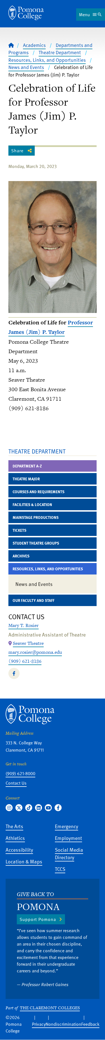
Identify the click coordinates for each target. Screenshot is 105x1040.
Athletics (15, 838)
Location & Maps (24, 861)
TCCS (60, 869)
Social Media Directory (69, 853)
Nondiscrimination (63, 1024)
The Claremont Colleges (50, 1008)
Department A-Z (27, 466)
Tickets (19, 530)
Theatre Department (60, 52)
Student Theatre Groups (36, 543)
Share (17, 150)
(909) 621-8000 (20, 773)
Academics (34, 45)
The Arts (14, 826)
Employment (68, 838)
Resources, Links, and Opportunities (47, 59)
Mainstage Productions (36, 517)
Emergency (66, 826)
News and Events (26, 67)
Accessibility (19, 849)
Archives (21, 556)
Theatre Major (26, 479)
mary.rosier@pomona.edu (35, 652)
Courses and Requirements (38, 492)
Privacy (39, 1024)
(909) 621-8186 (24, 661)
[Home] (26, 13)
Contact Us (16, 783)
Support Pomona (38, 919)
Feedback (90, 1024)
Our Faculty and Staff (33, 600)
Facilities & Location (32, 504)
